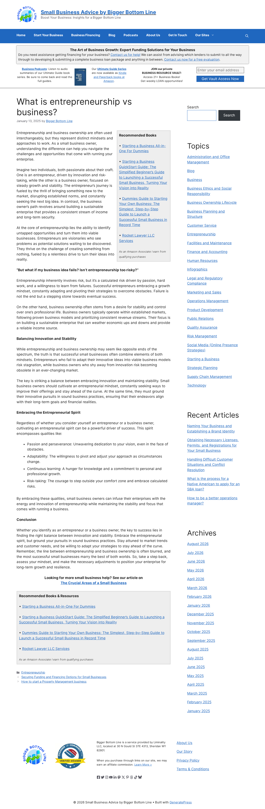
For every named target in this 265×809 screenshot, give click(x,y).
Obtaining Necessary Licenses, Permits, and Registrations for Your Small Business (213, 445)
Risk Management (202, 336)
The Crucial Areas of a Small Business (94, 583)
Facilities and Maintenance (209, 243)
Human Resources (202, 261)
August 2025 (197, 649)
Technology (196, 385)
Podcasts (131, 35)
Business (194, 180)
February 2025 (199, 702)
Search (193, 107)
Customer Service (202, 225)
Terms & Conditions (193, 769)
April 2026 (195, 579)
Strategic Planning (202, 368)
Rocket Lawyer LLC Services (46, 649)
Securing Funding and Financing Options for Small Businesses (63, 677)
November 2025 (200, 623)
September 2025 (201, 641)
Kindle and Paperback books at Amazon (110, 77)
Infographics (197, 269)
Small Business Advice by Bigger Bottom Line (98, 12)
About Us (153, 35)
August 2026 (198, 544)
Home (21, 35)
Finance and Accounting (207, 252)
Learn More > (143, 764)
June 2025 (196, 667)
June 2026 (196, 561)
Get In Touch (177, 35)
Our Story (184, 751)
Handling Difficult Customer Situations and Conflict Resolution (210, 464)
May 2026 (195, 570)
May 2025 (195, 676)
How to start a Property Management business (54, 681)
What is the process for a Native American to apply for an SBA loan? (213, 484)
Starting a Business (203, 359)
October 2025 (198, 632)
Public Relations (200, 318)
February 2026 (199, 596)
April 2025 (195, 684)
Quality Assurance (202, 327)
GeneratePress (181, 802)
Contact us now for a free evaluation (191, 59)
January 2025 (198, 711)
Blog (111, 35)
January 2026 (198, 605)
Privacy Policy (188, 760)
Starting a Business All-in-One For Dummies (58, 606)
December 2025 (200, 614)
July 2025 (195, 658)
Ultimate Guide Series (111, 69)
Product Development (205, 310)
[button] (247, 36)
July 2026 (195, 553)
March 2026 (197, 588)
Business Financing (85, 35)
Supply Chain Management (209, 377)
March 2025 (197, 693)
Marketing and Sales (204, 292)
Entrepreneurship (33, 672)
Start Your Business (48, 35)
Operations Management (207, 301)
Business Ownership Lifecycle (212, 202)
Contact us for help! (125, 55)
